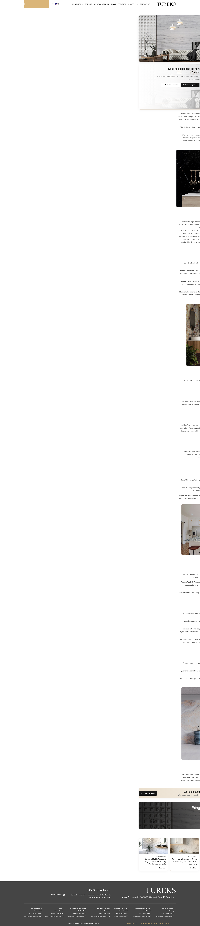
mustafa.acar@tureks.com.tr (76, 916)
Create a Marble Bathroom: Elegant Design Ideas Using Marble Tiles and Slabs (155, 861)
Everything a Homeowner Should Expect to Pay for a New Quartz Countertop (184, 861)
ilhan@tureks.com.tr (120, 916)
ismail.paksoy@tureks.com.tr (164, 916)
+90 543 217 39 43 (78, 913)
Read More (193, 868)
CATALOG (143, 923)
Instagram (134, 897)
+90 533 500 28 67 (34, 913)
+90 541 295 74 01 (166, 913)
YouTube (143, 897)
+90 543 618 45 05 (143, 913)
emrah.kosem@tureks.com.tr (141, 916)
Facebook (169, 897)
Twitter (160, 897)
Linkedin (124, 897)
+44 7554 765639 (121, 913)
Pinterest (152, 897)
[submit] (64, 895)
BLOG (150, 923)
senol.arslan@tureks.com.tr (32, 916)
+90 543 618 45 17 (102, 913)
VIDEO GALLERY (132, 923)
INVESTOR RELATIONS (162, 923)
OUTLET (36, 4)
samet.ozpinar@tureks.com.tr (99, 916)
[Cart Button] (25, 4)
